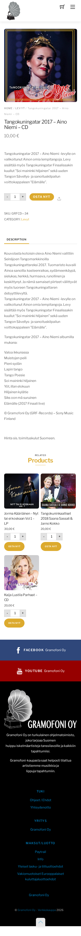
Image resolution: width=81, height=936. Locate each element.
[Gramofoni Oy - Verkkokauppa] (12, 10)
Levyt (20, 108)
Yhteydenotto (40, 807)
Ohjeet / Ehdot (40, 800)
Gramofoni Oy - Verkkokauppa (37, 910)
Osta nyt (41, 197)
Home (8, 108)
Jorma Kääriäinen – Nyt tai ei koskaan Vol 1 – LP (21, 518)
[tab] (16, 240)
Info (40, 859)
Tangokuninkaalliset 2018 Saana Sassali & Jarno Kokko (57, 518)
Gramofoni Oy (40, 829)
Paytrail (40, 852)
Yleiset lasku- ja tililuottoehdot (40, 866)
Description (16, 239)
